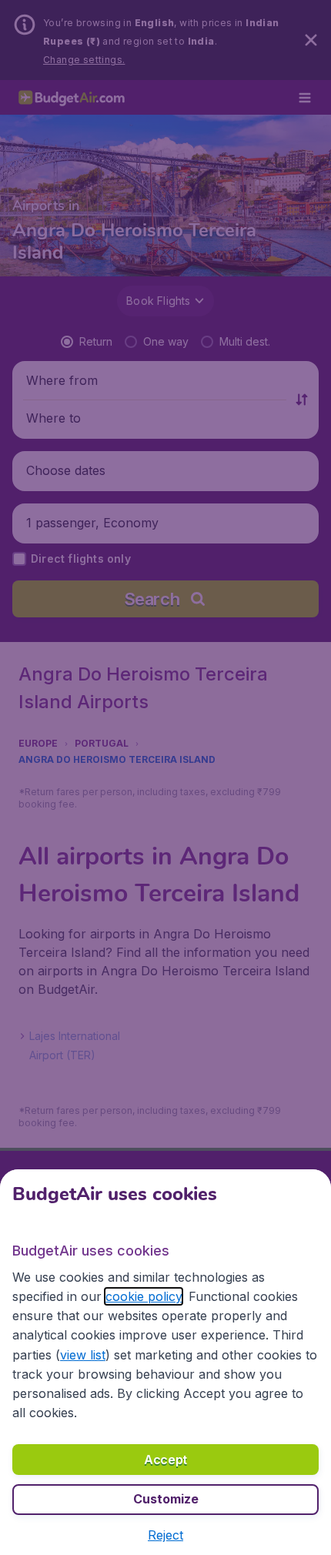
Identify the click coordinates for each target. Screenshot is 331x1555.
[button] (165, 1535)
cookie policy (143, 1296)
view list (82, 1355)
